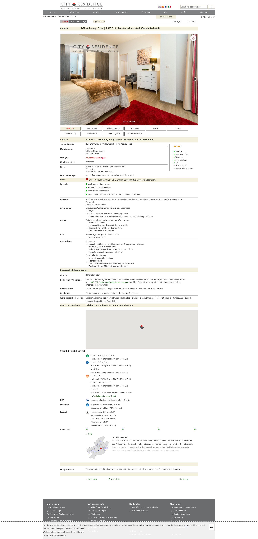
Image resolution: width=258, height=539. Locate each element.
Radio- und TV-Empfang (71, 280)
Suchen (53, 12)
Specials (64, 184)
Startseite (47, 16)
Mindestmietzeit (67, 162)
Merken (193, 38)
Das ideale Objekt (99, 510)
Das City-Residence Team (184, 507)
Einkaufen (64, 404)
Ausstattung (66, 241)
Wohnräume (65, 208)
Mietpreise (54, 517)
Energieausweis (67, 469)
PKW (62, 400)
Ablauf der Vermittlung (101, 507)
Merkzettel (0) (209, 17)
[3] (159, 429)
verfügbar (64, 157)
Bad (62, 234)
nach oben (92, 479)
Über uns (204, 12)
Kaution (63, 275)
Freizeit (63, 412)
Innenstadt (65, 429)
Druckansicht (166, 16)
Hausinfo (64, 199)
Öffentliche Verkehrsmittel (72, 351)
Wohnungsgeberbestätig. (72, 298)
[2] (123, 429)
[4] (195, 429)
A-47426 (64, 28)
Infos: (62, 179)
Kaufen (184, 12)
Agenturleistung (98, 521)
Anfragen (177, 21)
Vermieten (97, 12)
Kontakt (176, 521)
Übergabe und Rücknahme (61, 521)
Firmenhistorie (179, 510)
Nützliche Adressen (140, 510)
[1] (87, 429)
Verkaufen (145, 12)
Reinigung (65, 293)
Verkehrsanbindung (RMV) (104, 396)
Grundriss (75, 21)
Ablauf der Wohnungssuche (62, 514)
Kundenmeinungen (181, 514)
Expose (65, 21)
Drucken (191, 21)
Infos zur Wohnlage (70, 305)
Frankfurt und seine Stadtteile (145, 507)
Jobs (165, 12)
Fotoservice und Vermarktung (104, 517)
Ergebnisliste (70, 16)
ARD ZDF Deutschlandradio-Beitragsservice (109, 282)
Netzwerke (178, 517)
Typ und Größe (67, 144)
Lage (84, 21)
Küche (63, 220)
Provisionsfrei (66, 288)
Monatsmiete (66, 149)
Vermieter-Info (121, 12)
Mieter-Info (74, 12)
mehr (90, 434)
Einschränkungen (68, 175)
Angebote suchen (57, 507)
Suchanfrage (55, 510)
